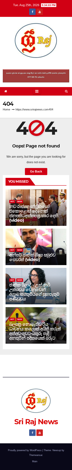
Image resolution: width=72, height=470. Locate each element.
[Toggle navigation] (37, 91)
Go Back (36, 171)
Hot (12, 201)
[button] (66, 91)
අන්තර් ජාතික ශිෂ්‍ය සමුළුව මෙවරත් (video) (32, 257)
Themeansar (35, 455)
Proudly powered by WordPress (25, 450)
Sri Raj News (36, 64)
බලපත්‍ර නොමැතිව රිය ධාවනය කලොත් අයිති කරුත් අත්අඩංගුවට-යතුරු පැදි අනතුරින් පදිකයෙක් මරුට (35, 331)
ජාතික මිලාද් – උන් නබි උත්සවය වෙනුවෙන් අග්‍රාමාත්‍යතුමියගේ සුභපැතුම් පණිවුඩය (34, 291)
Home (6, 109)
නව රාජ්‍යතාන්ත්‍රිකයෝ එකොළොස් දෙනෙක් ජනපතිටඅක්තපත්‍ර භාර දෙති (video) (33, 213)
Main (19, 201)
